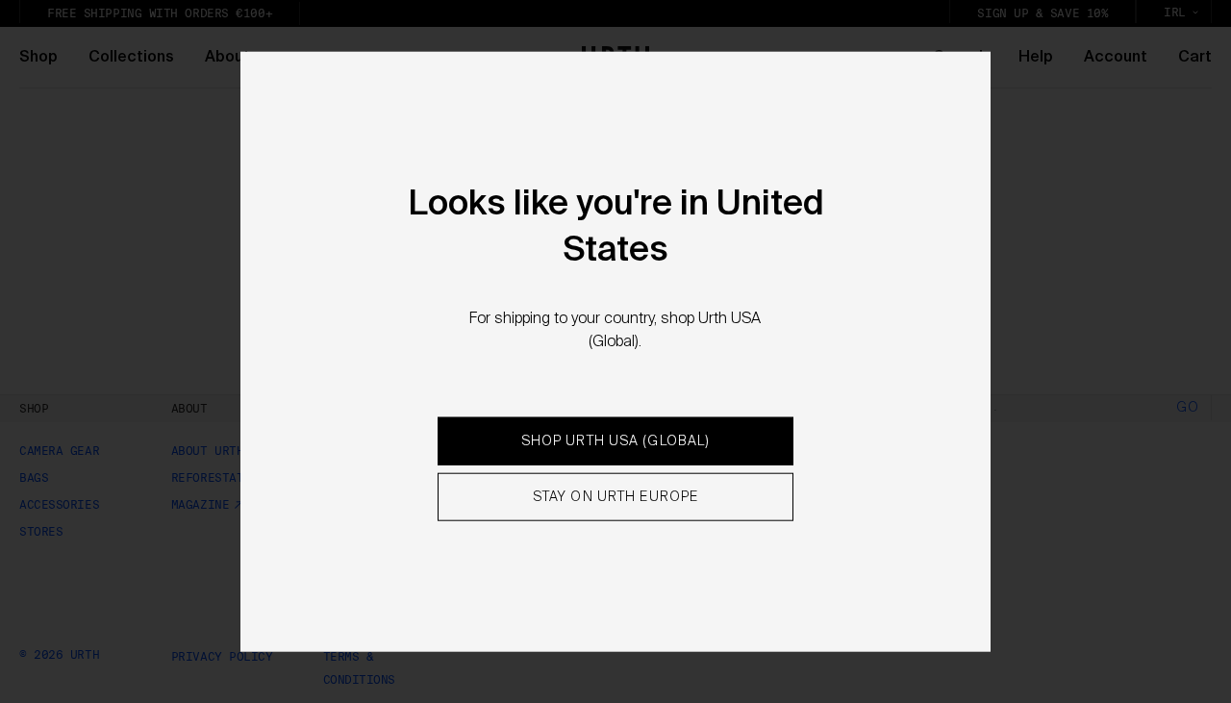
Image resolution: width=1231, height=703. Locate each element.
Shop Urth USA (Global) (616, 441)
